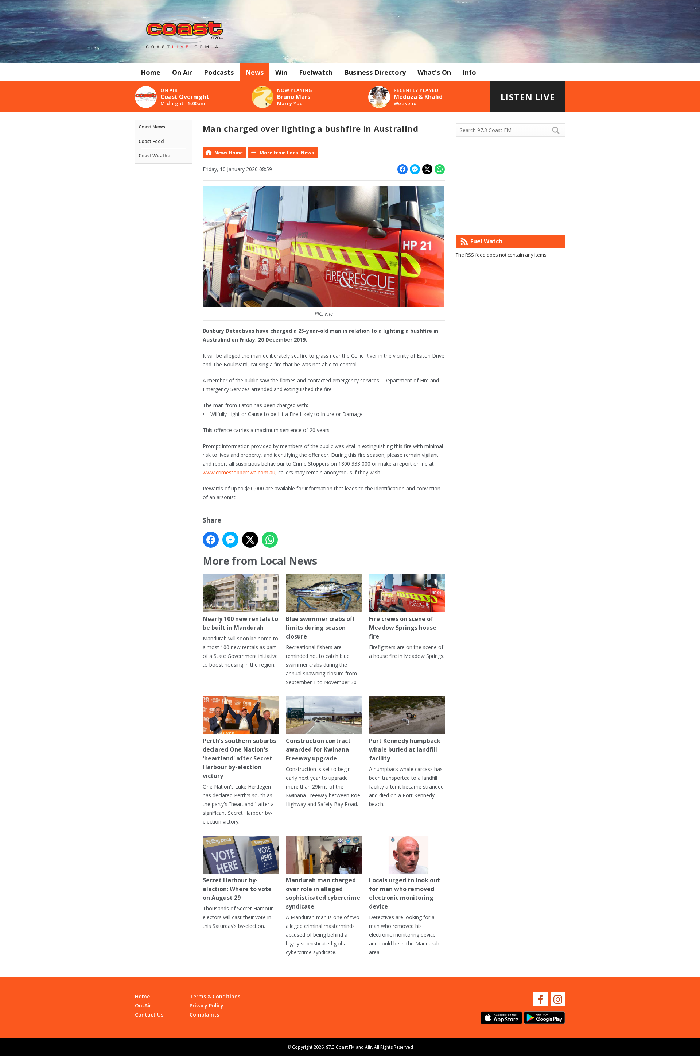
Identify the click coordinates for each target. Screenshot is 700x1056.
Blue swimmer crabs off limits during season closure (320, 627)
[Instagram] (558, 999)
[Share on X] (427, 169)
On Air (182, 72)
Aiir (368, 1047)
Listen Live (528, 97)
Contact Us (149, 1014)
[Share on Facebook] (402, 169)
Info (469, 72)
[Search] (559, 130)
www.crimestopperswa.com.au (239, 472)
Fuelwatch (315, 72)
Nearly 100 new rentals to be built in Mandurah (240, 623)
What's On (434, 72)
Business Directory (375, 72)
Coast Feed (151, 141)
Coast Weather (155, 155)
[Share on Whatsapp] (440, 169)
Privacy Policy (206, 1005)
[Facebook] (540, 999)
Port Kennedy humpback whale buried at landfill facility (404, 749)
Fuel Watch (486, 241)
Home (150, 72)
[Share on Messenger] (415, 169)
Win (281, 72)
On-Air (143, 1005)
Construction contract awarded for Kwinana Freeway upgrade (318, 749)
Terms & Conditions (215, 996)
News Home (228, 152)
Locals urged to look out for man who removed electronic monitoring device (404, 893)
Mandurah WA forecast (510, 220)
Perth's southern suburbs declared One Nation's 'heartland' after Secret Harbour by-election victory (239, 758)
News (254, 72)
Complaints (204, 1014)
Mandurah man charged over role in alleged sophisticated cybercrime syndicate (323, 893)
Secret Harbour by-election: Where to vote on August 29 (237, 889)
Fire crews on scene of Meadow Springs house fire (402, 627)
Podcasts (219, 72)
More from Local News (287, 152)
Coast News (152, 126)
